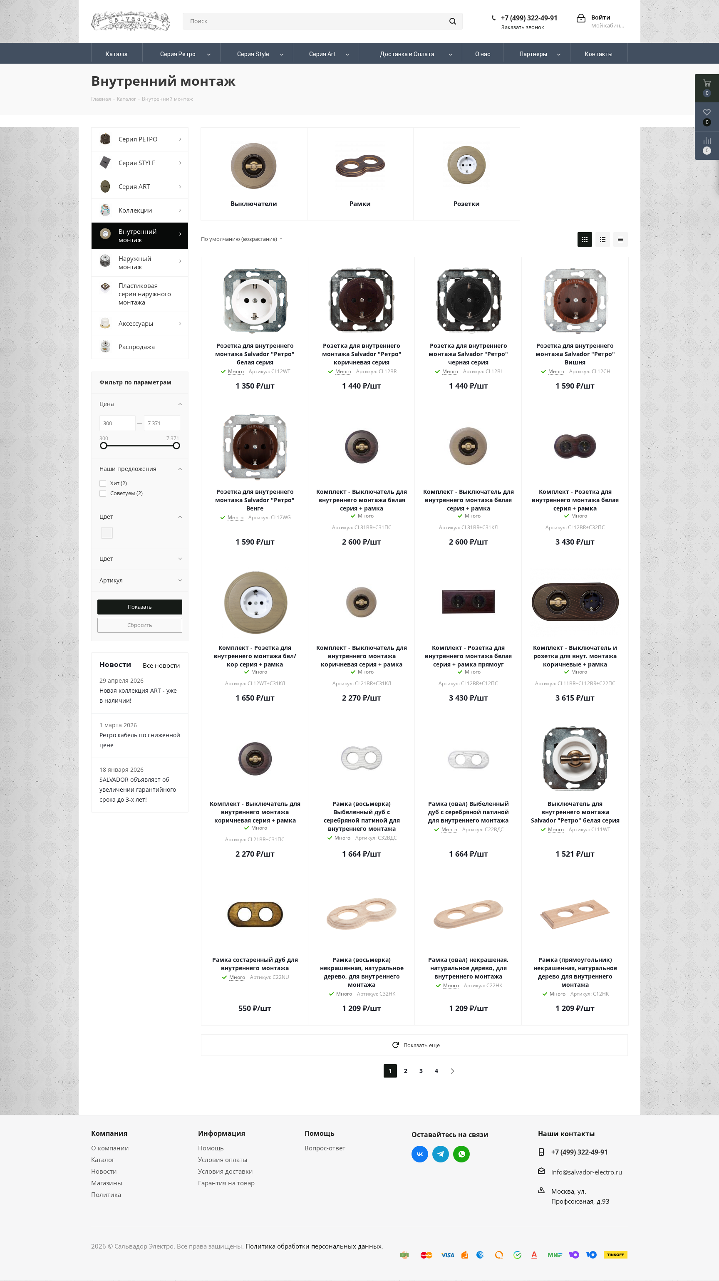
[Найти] (453, 21)
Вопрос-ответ (325, 1148)
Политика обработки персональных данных (313, 1246)
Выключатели (254, 203)
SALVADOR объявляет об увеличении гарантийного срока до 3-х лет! (137, 789)
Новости (104, 1171)
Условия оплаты (223, 1159)
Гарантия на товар (226, 1183)
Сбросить (139, 625)
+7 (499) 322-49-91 (529, 17)
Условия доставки (225, 1171)
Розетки (467, 203)
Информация (221, 1133)
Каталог (102, 1159)
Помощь (211, 1148)
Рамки (360, 203)
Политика (106, 1194)
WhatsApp (461, 1154)
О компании (110, 1148)
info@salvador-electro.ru (586, 1172)
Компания (109, 1133)
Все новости (161, 665)
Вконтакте (420, 1154)
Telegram (440, 1154)
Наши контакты (566, 1133)
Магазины (106, 1183)
